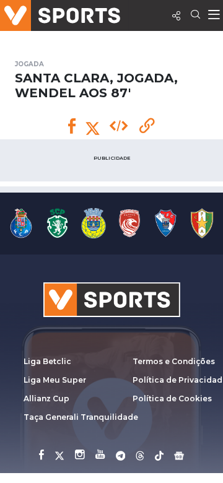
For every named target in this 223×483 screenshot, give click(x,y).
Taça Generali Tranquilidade (81, 417)
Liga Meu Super (55, 380)
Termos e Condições (174, 361)
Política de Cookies (172, 398)
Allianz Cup (46, 398)
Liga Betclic (47, 361)
